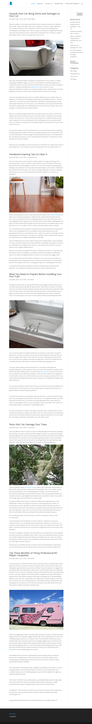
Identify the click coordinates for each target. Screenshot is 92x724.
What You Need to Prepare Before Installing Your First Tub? (35, 275)
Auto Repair (31, 19)
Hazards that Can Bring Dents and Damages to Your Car (34, 14)
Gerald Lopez (15, 19)
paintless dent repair (36, 87)
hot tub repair (45, 371)
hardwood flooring (55, 215)
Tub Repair (30, 279)
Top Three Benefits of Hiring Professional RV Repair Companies (33, 554)
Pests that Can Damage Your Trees (28, 424)
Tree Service (31, 427)
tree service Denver (30, 487)
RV (57, 700)
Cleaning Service (32, 157)
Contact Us (48, 3)
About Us (40, 3)
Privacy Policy (59, 3)
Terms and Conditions (72, 3)
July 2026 (13, 716)
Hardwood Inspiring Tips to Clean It (28, 154)
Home (33, 3)
